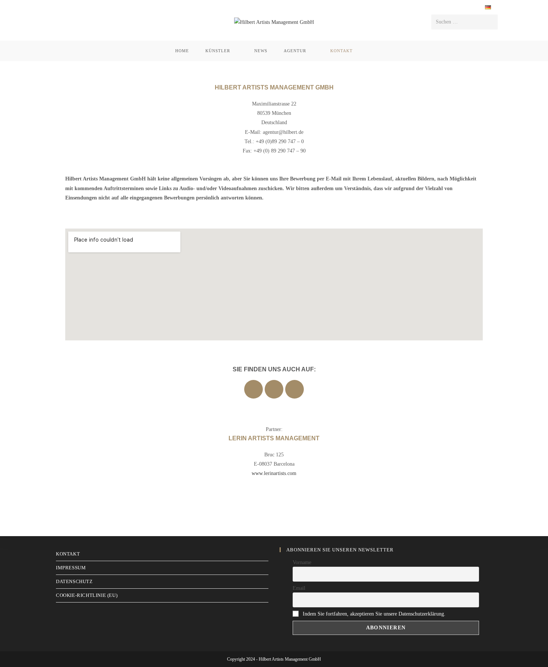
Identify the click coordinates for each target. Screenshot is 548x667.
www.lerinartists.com (274, 473)
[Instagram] (274, 389)
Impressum (71, 567)
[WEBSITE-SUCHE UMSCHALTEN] (371, 51)
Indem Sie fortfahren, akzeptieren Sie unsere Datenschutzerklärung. (374, 614)
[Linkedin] (294, 389)
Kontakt (68, 554)
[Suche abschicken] (491, 22)
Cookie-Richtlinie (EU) (86, 595)
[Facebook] (253, 389)
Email (299, 588)
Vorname (302, 562)
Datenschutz (74, 581)
